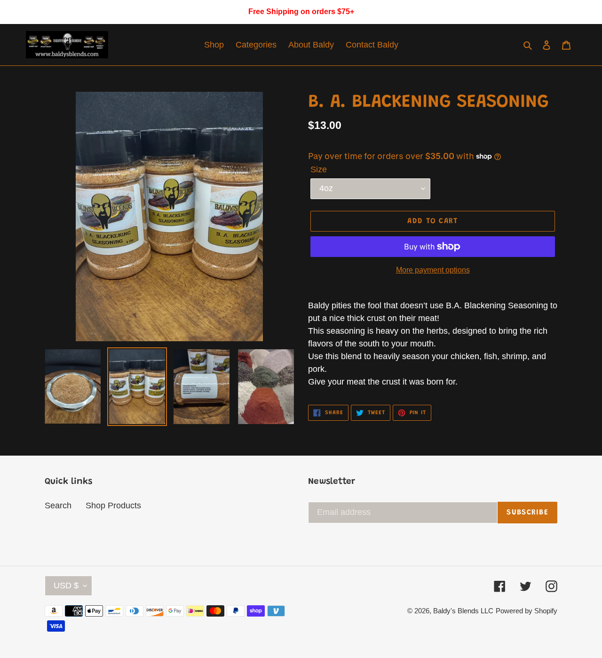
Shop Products (113, 505)
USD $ (66, 585)
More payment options (433, 270)
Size (318, 169)
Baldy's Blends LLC (463, 611)
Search (58, 505)
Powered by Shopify (526, 611)
